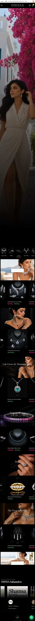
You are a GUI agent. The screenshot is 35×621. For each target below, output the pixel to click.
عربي (2, 1)
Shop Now (17, 270)
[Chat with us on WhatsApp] (31, 617)
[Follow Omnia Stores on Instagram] (33, 1)
